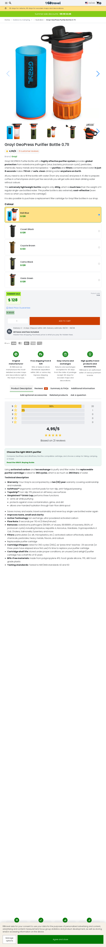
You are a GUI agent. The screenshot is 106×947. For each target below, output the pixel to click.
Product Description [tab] (21, 388)
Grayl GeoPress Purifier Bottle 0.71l (61, 20)
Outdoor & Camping (21, 20)
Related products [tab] (59, 395)
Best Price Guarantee (19, 307)
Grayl (14, 156)
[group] (53, 74)
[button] (98, 73)
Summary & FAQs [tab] (59, 388)
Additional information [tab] (83, 388)
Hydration (39, 20)
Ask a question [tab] (78, 395)
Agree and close (60, 939)
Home (7, 20)
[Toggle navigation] (7, 3)
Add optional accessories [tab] (33, 395)
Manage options (9, 939)
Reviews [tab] (41, 388)
